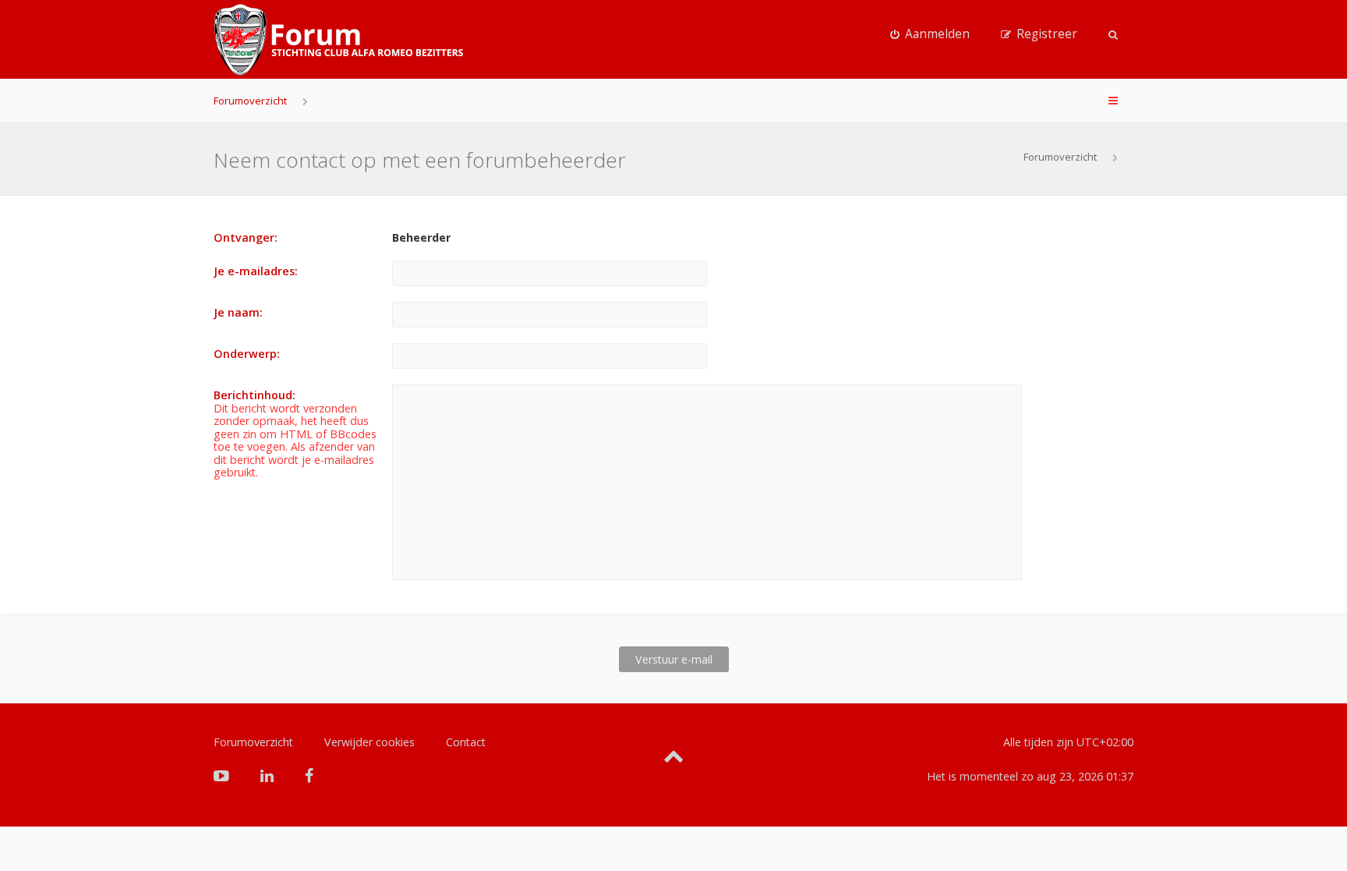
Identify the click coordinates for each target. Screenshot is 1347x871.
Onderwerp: (247, 353)
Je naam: (238, 312)
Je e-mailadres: (256, 271)
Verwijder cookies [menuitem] (369, 742)
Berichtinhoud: (254, 395)
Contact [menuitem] (466, 742)
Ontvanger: (246, 237)
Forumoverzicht (250, 101)
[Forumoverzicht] (338, 40)
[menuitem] (930, 34)
